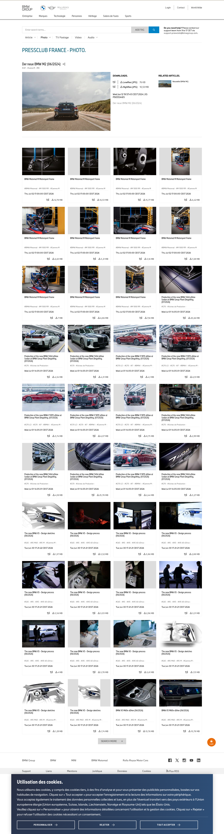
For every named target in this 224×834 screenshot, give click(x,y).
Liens (49, 771)
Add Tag (139, 29)
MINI (73, 760)
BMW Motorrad (99, 760)
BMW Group (28, 760)
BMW (53, 760)
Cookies (146, 771)
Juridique (97, 771)
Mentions (72, 771)
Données (122, 771)
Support (26, 771)
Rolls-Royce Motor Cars (135, 760)
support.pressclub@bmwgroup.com (180, 33)
